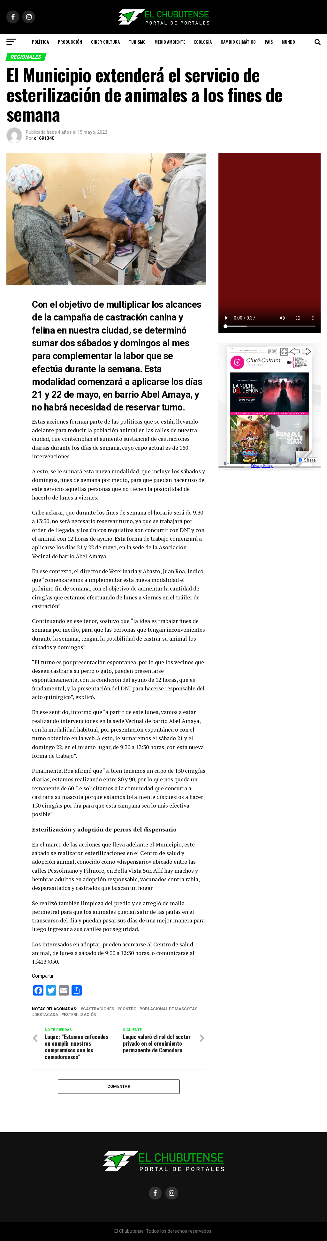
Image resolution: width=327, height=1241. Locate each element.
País (269, 41)
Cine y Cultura (105, 41)
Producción (70, 41)
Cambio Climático (238, 41)
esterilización (80, 1015)
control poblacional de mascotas (158, 1009)
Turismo (137, 41)
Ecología (203, 41)
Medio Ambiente (170, 41)
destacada (46, 1015)
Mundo (288, 41)
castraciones (98, 1009)
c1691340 (44, 138)
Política (40, 41)
